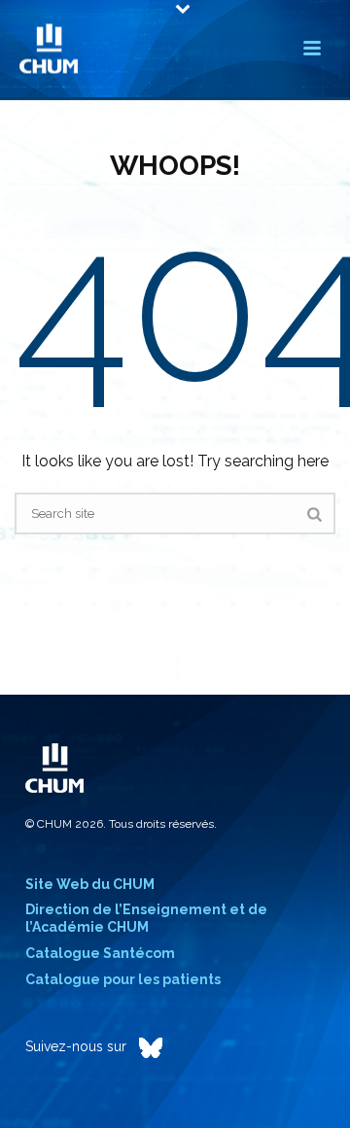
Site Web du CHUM (90, 884)
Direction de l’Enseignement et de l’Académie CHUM (146, 918)
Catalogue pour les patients (123, 979)
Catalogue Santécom (100, 953)
